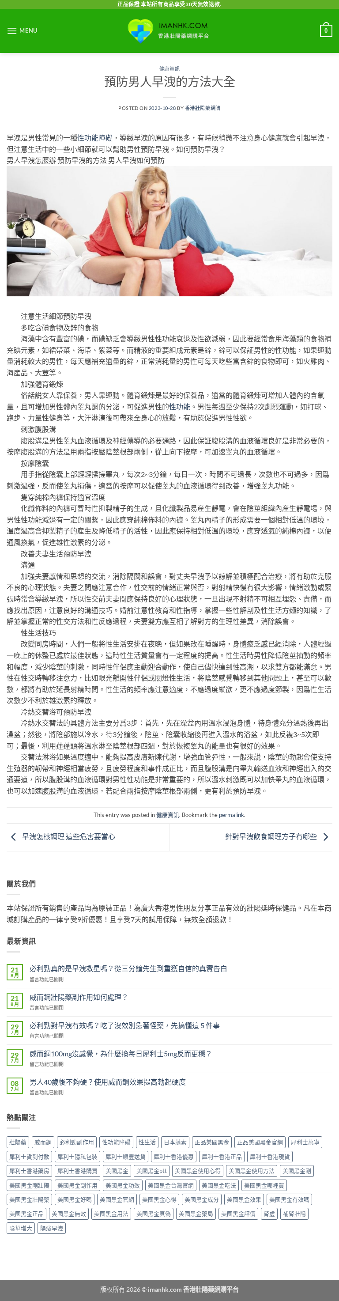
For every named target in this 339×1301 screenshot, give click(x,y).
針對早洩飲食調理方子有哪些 (271, 836)
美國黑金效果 (244, 1199)
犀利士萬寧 (305, 1142)
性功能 (179, 406)
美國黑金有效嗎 (289, 1199)
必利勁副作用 (77, 1142)
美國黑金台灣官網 (171, 1185)
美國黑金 (116, 1170)
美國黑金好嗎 (74, 1199)
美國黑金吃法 (219, 1185)
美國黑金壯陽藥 (29, 1199)
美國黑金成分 (202, 1199)
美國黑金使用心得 (198, 1170)
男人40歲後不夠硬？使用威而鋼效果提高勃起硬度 (108, 1082)
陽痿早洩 (51, 1228)
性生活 (147, 1142)
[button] (22, 31)
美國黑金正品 (26, 1213)
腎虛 (269, 1213)
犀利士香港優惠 (174, 1156)
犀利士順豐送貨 (125, 1156)
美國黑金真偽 (153, 1213)
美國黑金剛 (296, 1170)
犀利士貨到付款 (29, 1156)
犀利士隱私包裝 (77, 1156)
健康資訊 (169, 69)
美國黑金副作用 (77, 1185)
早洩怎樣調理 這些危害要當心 (68, 836)
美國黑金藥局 (196, 1213)
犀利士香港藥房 (29, 1170)
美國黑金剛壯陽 (29, 1185)
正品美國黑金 (212, 1142)
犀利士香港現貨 (270, 1156)
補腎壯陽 (294, 1213)
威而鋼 (43, 1142)
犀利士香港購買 (77, 1170)
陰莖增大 (20, 1228)
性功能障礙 (95, 137)
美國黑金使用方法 (252, 1170)
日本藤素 (175, 1142)
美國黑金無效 (69, 1213)
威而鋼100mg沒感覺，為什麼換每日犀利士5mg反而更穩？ (121, 1053)
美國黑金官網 (117, 1199)
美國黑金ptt (151, 1170)
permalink (231, 814)
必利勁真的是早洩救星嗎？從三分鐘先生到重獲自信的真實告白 (128, 968)
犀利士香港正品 (222, 1156)
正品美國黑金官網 (260, 1142)
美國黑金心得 (159, 1199)
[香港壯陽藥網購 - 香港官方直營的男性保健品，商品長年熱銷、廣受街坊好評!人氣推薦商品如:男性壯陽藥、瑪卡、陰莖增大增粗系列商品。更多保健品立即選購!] (169, 31)
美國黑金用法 (111, 1213)
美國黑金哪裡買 (264, 1185)
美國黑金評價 (238, 1213)
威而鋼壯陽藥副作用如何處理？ (79, 997)
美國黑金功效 (122, 1185)
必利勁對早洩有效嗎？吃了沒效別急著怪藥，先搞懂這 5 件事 (125, 1025)
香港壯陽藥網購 (203, 108)
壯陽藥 (17, 1142)
